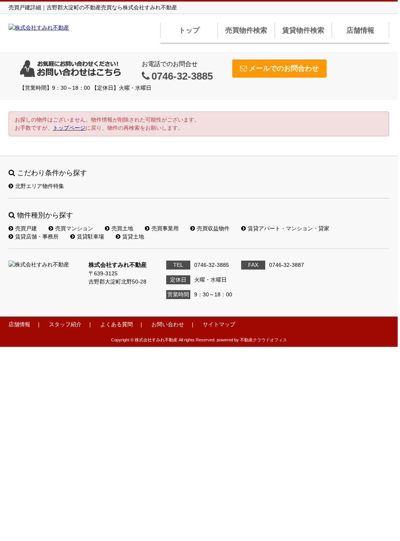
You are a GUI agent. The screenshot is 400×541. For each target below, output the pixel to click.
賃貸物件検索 (303, 30)
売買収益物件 (213, 228)
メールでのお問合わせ (284, 68)
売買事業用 (165, 228)
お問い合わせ (167, 324)
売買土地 (122, 228)
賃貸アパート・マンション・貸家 (288, 228)
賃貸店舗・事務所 (37, 236)
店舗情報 (360, 30)
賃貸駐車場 (90, 236)
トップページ (69, 128)
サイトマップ (219, 324)
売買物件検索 (246, 30)
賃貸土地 (133, 236)
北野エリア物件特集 (39, 186)
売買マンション (74, 228)
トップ (189, 30)
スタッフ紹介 (65, 324)
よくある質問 (116, 324)
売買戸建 (26, 228)
